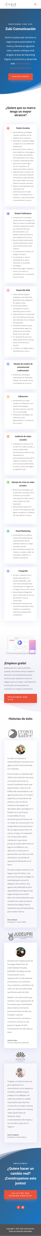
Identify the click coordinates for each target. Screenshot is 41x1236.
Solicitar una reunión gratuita (20, 1194)
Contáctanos (20, 76)
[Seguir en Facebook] (18, 1207)
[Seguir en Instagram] (22, 1207)
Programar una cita (18, 698)
